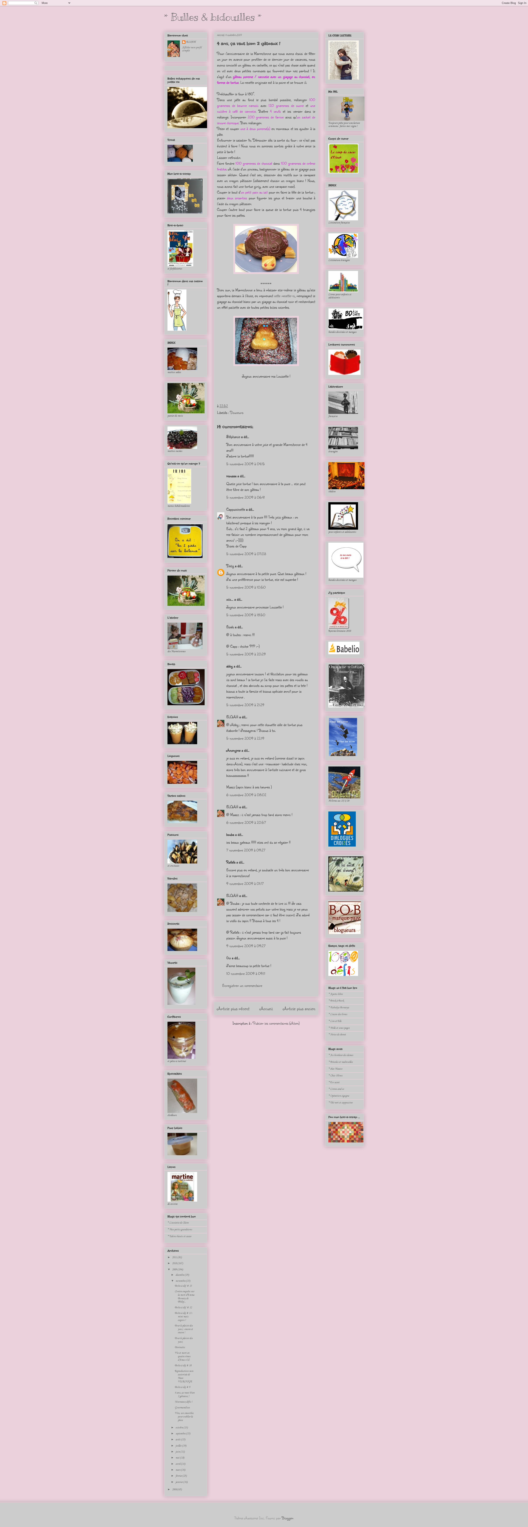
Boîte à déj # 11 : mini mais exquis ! (184, 1317)
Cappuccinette (235, 509)
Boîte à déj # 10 (183, 1365)
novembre (181, 1281)
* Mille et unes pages (339, 1028)
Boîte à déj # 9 (182, 1387)
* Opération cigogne (338, 1095)
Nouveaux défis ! (183, 1401)
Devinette (180, 1347)
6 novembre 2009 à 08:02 (246, 794)
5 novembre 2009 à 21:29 (245, 704)
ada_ (229, 599)
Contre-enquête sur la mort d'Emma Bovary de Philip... (184, 1296)
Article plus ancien (299, 1008)
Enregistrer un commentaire (242, 985)
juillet (179, 1445)
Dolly (230, 565)
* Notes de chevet (337, 1034)
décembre (180, 1275)
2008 (175, 1489)
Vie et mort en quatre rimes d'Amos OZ (182, 1356)
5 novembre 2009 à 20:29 (246, 654)
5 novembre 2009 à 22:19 (245, 738)
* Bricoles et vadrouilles (340, 1062)
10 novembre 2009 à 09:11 (245, 973)
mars (178, 1469)
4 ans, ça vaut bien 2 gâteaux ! (248, 43)
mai (178, 1457)
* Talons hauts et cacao (179, 1236)
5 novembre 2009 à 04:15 (245, 463)
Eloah (230, 626)
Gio (228, 957)
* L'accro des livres (337, 1014)
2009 (175, 1269)
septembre (181, 1433)
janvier (179, 1482)
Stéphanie (233, 436)
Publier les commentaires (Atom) (276, 1023)
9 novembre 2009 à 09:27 (245, 945)
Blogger (287, 1518)
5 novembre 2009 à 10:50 (246, 587)
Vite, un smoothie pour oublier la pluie (184, 1417)
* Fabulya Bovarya (338, 1007)
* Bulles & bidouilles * (213, 17)
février (179, 1475)
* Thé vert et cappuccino (340, 1102)
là (305, 82)
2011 (175, 1257)
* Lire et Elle (334, 1021)
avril (178, 1464)
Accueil (266, 1008)
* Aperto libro (335, 994)
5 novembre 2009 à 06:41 (245, 497)
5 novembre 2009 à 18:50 (245, 615)
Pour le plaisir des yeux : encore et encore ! (184, 1329)
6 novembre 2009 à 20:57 (246, 822)
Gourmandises (182, 1407)
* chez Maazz (335, 1068)
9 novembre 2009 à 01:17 (245, 883)
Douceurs (236, 412)
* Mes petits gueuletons (179, 1229)
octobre (180, 1427)
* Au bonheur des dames (340, 1055)
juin (178, 1451)
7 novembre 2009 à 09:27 (245, 850)
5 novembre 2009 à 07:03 (246, 553)
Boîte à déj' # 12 (183, 1307)
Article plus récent (233, 1008)
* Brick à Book (336, 1000)
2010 (175, 1263)
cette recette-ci (284, 295)
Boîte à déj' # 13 (183, 1285)
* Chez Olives (335, 1075)
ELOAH (232, 716)
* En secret (333, 1082)
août (178, 1439)
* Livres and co (336, 1089)
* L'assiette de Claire (178, 1222)
